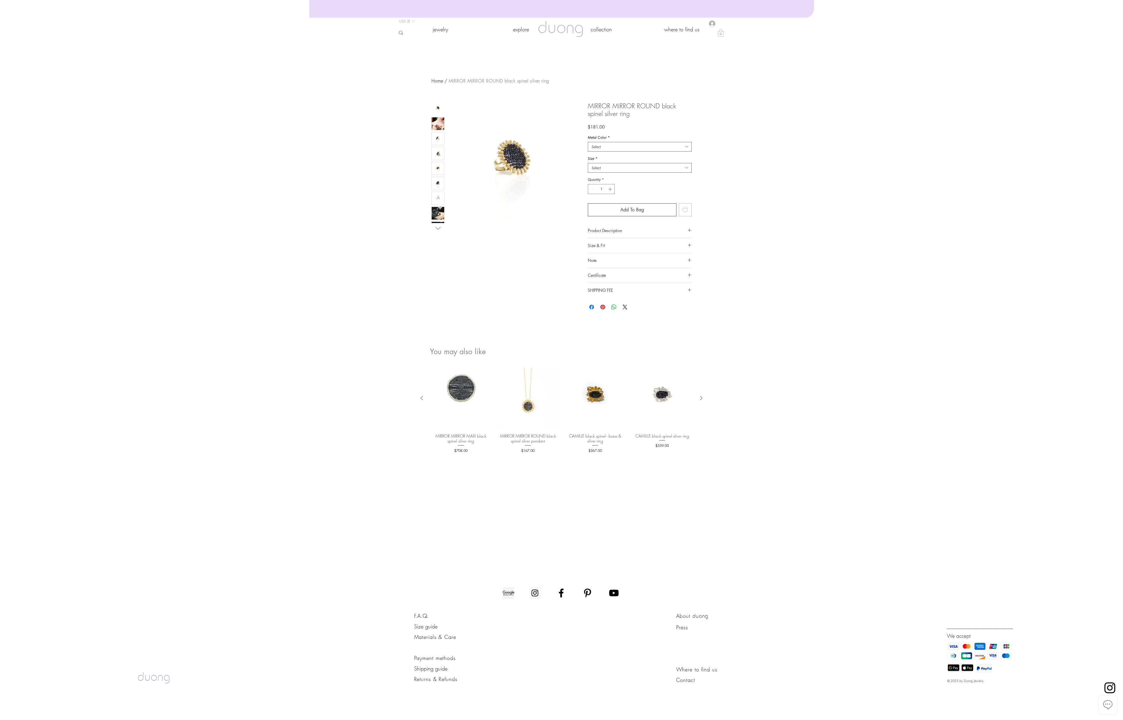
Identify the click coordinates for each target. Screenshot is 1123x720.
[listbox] (406, 21)
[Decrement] (592, 189)
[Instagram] (535, 593)
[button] (440, 29)
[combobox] (640, 147)
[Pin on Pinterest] (602, 307)
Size (592, 158)
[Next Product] (701, 398)
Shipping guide (430, 668)
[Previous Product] (421, 398)
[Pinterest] (587, 593)
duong (561, 29)
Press (682, 627)
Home (437, 81)
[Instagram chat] (1110, 687)
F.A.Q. (421, 615)
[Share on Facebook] (591, 307)
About (684, 615)
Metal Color (599, 137)
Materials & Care (435, 636)
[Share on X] (624, 307)
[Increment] (610, 189)
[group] (561, 410)
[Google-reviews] (508, 593)
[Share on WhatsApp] (613, 307)
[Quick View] (461, 398)
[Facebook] (561, 593)
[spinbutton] (601, 189)
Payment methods (435, 657)
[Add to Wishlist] (685, 209)
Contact (685, 679)
